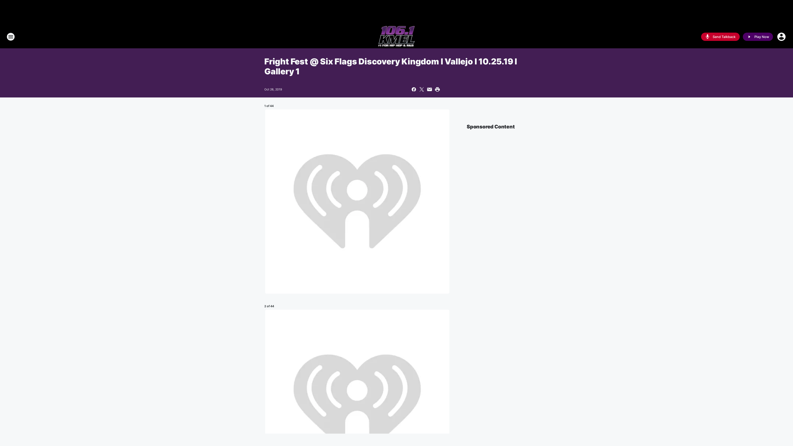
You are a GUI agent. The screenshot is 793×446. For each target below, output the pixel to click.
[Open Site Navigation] (11, 37)
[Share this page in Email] (429, 89)
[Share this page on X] (422, 89)
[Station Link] (396, 36)
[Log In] (781, 37)
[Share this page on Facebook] (414, 89)
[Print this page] (437, 89)
